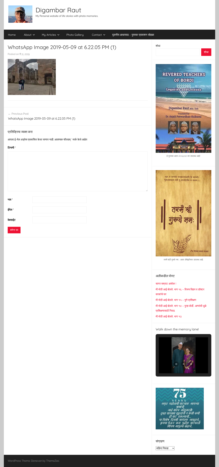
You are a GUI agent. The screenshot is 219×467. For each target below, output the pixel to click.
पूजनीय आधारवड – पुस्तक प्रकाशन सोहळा (133, 34)
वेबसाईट (12, 219)
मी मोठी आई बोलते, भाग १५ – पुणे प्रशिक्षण (176, 300)
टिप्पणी (12, 147)
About (27, 34)
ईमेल (11, 209)
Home (12, 34)
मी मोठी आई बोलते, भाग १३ (169, 316)
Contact (97, 34)
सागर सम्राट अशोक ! (166, 283)
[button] (176, 364)
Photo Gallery (75, 34)
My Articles (49, 34)
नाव (10, 199)
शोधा (158, 45)
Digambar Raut (58, 10)
